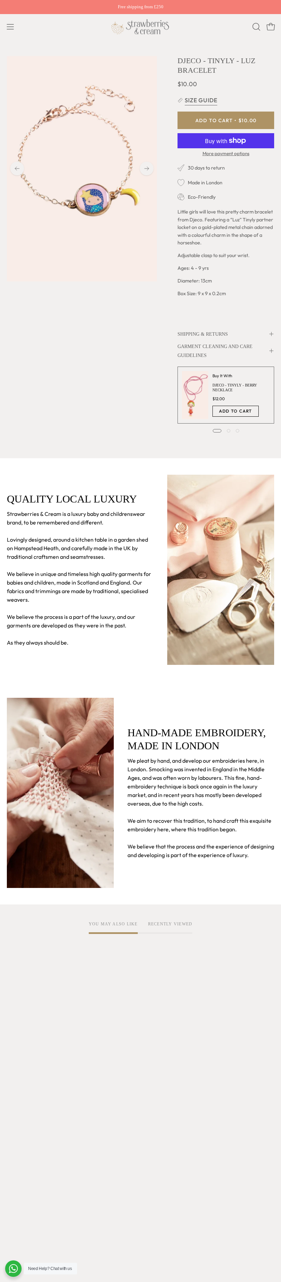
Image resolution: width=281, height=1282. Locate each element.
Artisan (16, 1047)
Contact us (20, 1195)
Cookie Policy (163, 1047)
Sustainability (23, 1092)
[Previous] (17, 168)
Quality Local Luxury (32, 1036)
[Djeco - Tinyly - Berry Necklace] (195, 395)
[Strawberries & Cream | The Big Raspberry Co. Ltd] (140, 26)
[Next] (147, 168)
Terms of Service (167, 1024)
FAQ (12, 1161)
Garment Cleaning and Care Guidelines (215, 351)
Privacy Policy (164, 1036)
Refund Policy (164, 1058)
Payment (18, 1183)
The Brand (19, 1024)
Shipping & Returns (203, 334)
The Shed (18, 1081)
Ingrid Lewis (21, 1070)
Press (13, 1115)
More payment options (226, 153)
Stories (15, 1126)
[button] (255, 27)
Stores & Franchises (30, 1104)
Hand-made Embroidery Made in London (56, 1058)
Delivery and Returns (32, 1172)
